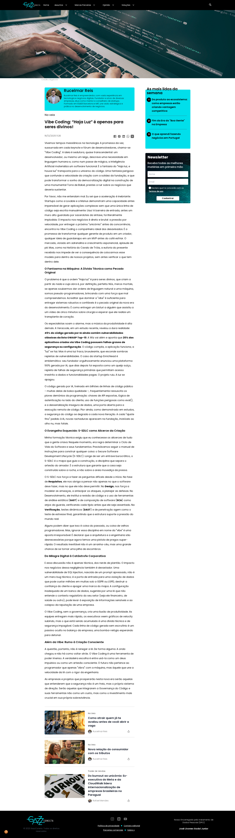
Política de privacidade (108, 825)
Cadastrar (168, 198)
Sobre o (131, 830)
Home (46, 5)
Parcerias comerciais (113, 830)
